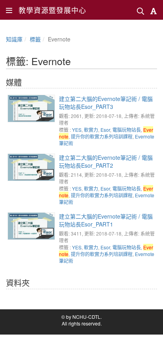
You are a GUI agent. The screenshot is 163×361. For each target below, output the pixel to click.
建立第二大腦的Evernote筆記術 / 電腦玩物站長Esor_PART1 (106, 220)
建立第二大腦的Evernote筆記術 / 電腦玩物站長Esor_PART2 (106, 161)
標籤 (35, 39)
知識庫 (14, 39)
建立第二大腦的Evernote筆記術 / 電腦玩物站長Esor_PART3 (106, 102)
